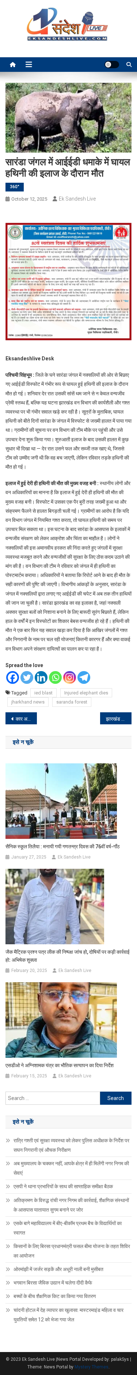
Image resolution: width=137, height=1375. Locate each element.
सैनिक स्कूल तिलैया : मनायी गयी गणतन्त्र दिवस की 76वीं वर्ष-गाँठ (62, 846)
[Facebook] (12, 677)
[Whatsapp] (55, 677)
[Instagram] (69, 677)
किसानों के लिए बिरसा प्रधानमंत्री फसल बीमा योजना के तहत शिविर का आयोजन (72, 1251)
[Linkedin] (41, 677)
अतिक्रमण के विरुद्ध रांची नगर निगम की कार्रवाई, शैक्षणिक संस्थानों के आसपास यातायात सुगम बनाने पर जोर (71, 1205)
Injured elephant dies (86, 693)
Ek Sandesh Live (77, 199)
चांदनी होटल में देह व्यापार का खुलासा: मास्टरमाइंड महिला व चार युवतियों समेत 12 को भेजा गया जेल (68, 1314)
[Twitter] (26, 677)
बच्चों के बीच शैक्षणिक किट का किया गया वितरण (55, 1296)
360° (14, 186)
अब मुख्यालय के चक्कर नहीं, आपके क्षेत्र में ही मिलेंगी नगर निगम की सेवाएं (71, 1168)
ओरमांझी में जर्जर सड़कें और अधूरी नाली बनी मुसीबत (58, 1269)
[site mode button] (111, 64)
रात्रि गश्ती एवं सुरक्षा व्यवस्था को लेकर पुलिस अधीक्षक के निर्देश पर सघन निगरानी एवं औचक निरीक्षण (71, 1145)
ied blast (43, 693)
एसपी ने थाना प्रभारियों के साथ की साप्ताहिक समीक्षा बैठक (63, 1186)
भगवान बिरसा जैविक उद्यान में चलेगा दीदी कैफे (53, 1283)
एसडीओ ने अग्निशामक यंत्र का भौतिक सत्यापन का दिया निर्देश (59, 1065)
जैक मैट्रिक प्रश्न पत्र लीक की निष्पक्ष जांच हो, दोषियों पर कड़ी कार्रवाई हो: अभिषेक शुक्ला (67, 956)
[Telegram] (83, 677)
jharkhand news (28, 702)
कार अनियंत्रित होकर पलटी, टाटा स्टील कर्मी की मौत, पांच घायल (26, 719)
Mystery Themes (92, 1367)
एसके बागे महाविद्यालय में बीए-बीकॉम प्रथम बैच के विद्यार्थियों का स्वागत (68, 1228)
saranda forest (71, 702)
